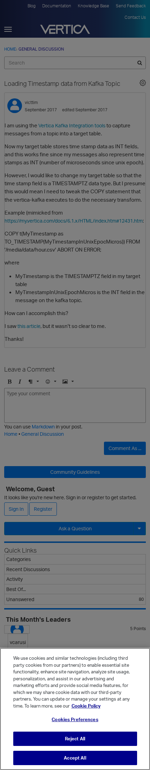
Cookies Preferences (75, 719)
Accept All (75, 758)
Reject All (75, 738)
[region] (75, 709)
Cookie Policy (86, 706)
